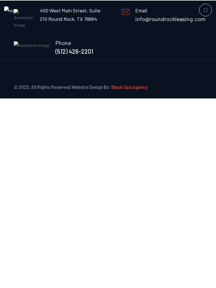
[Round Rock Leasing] (10, 9)
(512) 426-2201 (74, 51)
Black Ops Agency (129, 87)
